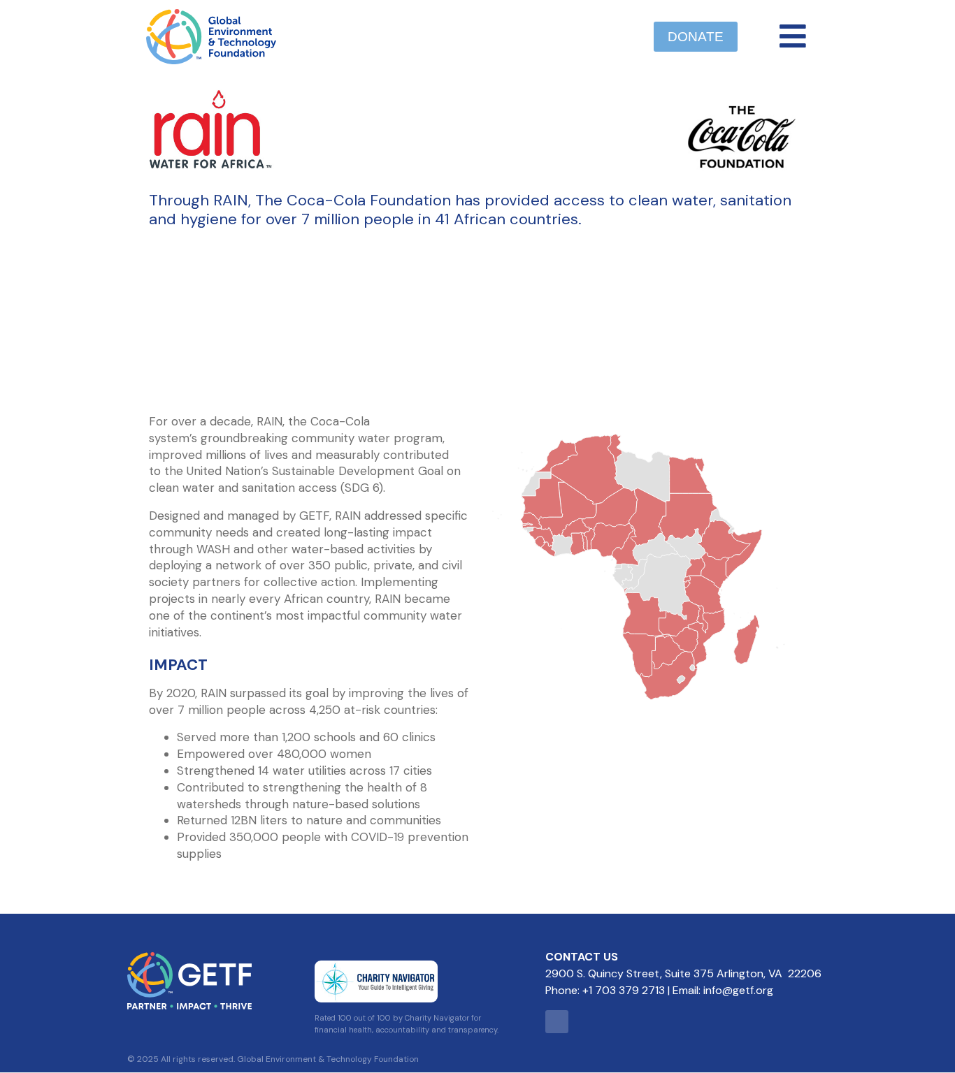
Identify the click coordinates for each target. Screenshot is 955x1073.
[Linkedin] (556, 1021)
